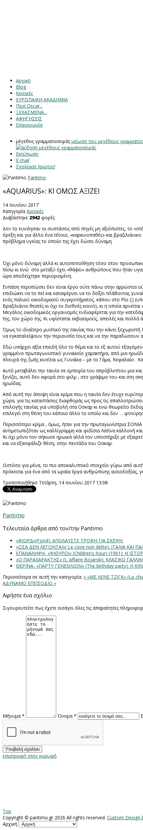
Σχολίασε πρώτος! (35, 166)
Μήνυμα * (14, 716)
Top (7, 811)
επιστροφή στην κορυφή (30, 756)
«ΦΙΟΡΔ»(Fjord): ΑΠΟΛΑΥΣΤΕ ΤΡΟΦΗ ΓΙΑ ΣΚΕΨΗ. (69, 540)
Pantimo (37, 177)
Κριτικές (35, 211)
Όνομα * (67, 716)
